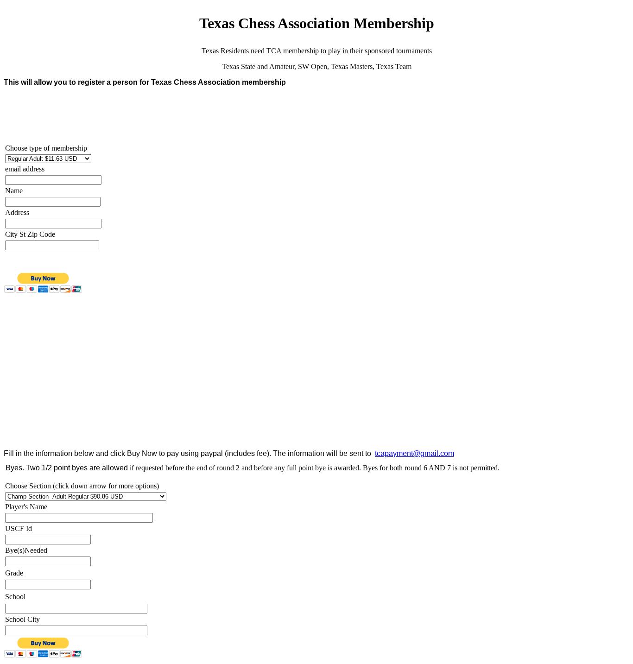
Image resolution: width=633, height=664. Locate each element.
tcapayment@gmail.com (414, 453)
